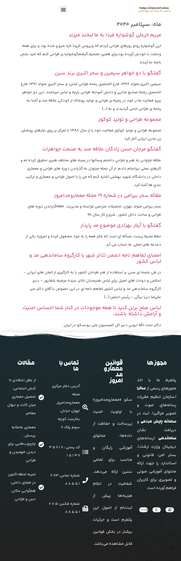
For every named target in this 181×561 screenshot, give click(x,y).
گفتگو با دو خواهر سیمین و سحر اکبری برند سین (108, 73)
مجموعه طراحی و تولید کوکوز (129, 120)
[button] (63, 9)
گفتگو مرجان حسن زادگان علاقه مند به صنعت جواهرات (101, 149)
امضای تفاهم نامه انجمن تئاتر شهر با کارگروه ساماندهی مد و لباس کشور (95, 258)
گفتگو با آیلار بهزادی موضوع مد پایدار (120, 226)
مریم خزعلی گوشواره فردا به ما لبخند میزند (115, 35)
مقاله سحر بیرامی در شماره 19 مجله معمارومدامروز (107, 196)
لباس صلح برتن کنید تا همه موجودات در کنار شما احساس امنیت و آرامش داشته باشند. (92, 311)
